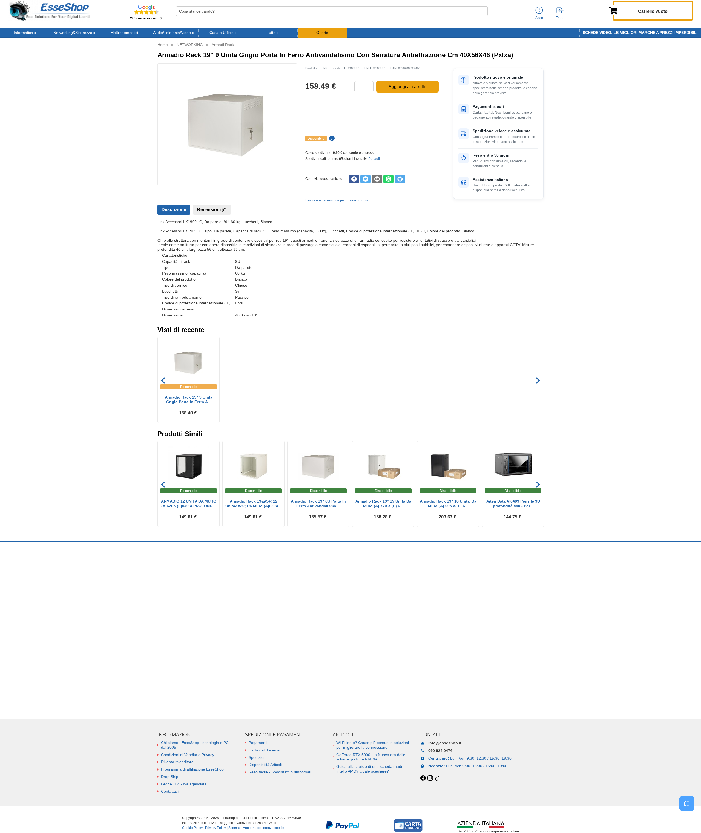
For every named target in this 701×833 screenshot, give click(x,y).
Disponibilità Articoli (265, 764)
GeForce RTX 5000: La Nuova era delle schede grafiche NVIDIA (370, 757)
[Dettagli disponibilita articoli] (331, 138)
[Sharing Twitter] (365, 179)
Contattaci (170, 791)
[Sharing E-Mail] (377, 179)
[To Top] (688, 820)
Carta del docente (264, 750)
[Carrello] (613, 10)
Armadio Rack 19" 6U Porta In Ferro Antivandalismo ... (318, 503)
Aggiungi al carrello (407, 86)
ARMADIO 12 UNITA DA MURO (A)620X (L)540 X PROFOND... (188, 503)
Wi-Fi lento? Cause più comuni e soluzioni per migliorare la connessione (372, 745)
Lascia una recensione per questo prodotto (337, 200)
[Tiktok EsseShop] (437, 778)
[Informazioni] (539, 11)
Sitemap (234, 828)
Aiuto (539, 18)
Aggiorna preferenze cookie (263, 828)
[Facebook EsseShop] (423, 778)
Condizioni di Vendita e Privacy (187, 755)
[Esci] (560, 11)
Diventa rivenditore (177, 762)
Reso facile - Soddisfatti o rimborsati (280, 772)
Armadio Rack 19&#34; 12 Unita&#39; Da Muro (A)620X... (253, 503)
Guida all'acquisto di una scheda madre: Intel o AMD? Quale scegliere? (371, 768)
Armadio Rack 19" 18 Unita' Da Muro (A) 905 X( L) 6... (448, 503)
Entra (560, 18)
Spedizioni (257, 757)
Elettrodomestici (124, 33)
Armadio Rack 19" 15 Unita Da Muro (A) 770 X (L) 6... (383, 503)
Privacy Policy (215, 828)
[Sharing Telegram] (400, 179)
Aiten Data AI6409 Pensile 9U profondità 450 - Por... (513, 503)
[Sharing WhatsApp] (388, 179)
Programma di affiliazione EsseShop (192, 769)
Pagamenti (258, 742)
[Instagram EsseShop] (430, 778)
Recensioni (212, 209)
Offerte (322, 33)
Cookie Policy (192, 828)
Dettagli (374, 159)
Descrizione (174, 209)
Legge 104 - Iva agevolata (183, 784)
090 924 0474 (440, 750)
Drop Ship (169, 776)
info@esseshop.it (444, 743)
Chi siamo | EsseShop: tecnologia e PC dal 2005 (195, 745)
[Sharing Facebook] (354, 179)
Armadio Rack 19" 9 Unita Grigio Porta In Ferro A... (188, 399)
